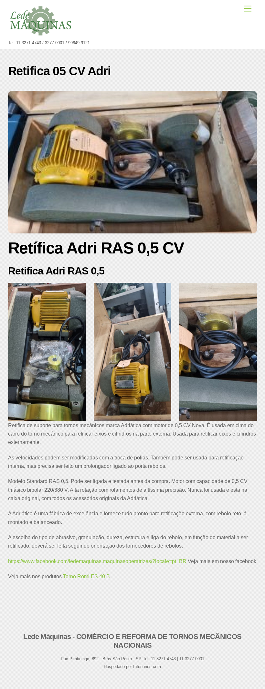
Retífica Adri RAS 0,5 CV (96, 248)
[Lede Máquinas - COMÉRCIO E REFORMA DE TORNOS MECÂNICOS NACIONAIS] (40, 34)
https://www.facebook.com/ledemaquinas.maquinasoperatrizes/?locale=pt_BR (97, 561)
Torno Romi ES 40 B (86, 576)
